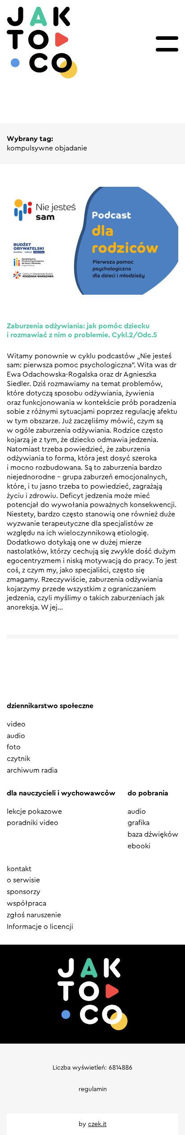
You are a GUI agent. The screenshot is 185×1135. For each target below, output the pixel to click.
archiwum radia (32, 770)
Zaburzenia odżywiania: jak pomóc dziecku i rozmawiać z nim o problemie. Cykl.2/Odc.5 (82, 330)
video (16, 724)
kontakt (19, 869)
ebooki (139, 846)
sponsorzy (23, 891)
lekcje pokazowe (34, 811)
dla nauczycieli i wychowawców (61, 793)
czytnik (18, 758)
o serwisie (23, 880)
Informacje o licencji (40, 926)
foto (14, 747)
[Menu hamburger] (167, 44)
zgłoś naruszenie (34, 915)
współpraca (26, 903)
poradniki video (32, 822)
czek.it (97, 1124)
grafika (139, 822)
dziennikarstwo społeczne (50, 705)
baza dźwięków (153, 834)
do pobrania (148, 793)
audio (16, 735)
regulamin (93, 1089)
